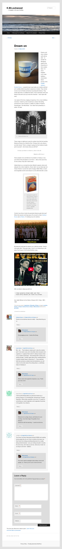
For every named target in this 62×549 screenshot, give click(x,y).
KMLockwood (36, 306)
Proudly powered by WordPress (35, 543)
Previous (9, 37)
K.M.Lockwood (15, 7)
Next (53, 37)
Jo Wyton (22, 217)
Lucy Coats (18, 348)
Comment (17, 485)
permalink (16, 308)
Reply (18, 324)
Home (8, 33)
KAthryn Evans (19, 317)
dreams (16, 306)
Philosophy (32, 305)
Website (17, 521)
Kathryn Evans (25, 306)
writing (30, 306)
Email (17, 513)
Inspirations (26, 305)
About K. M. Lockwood (32, 33)
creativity (45, 305)
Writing (36, 305)
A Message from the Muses (18, 33)
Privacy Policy (42, 33)
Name (17, 506)
